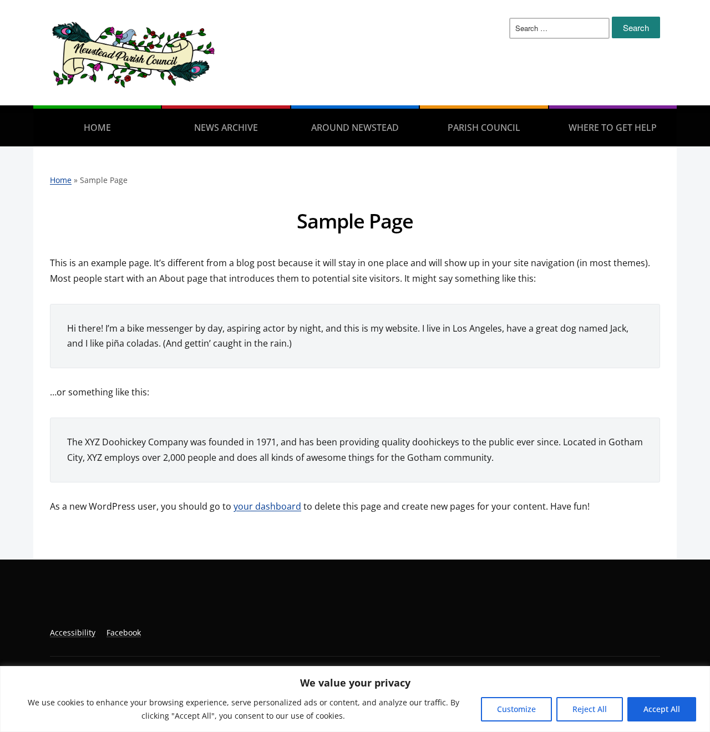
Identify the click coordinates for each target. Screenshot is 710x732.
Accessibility (72, 632)
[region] (355, 699)
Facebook (123, 632)
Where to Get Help (613, 127)
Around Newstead (355, 127)
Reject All (589, 709)
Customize (516, 709)
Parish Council (484, 127)
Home (97, 127)
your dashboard (267, 506)
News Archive (226, 127)
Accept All (661, 709)
